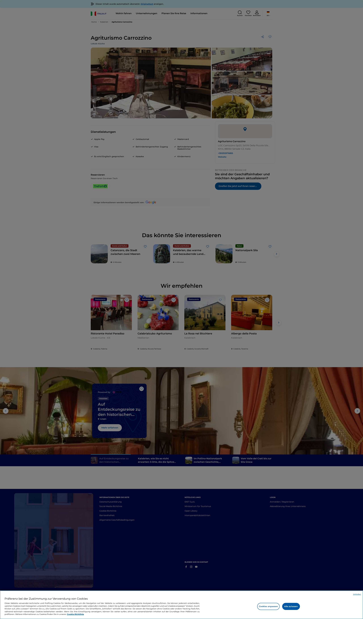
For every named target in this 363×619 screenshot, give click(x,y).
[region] (181, 605)
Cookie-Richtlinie (75, 614)
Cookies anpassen (268, 606)
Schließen (357, 594)
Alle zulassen (291, 606)
